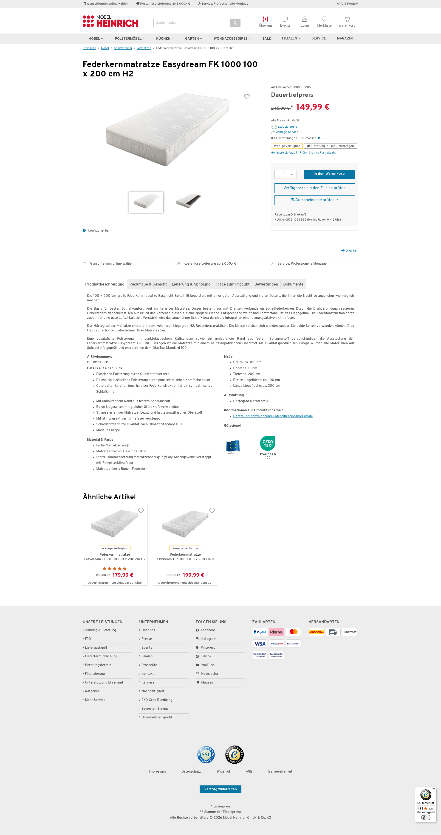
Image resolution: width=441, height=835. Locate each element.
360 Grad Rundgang (156, 700)
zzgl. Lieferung (287, 126)
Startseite (89, 48)
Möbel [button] (94, 39)
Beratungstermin (98, 665)
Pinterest (208, 648)
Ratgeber (92, 691)
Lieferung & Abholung (191, 284)
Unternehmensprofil (156, 717)
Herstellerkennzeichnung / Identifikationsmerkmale (273, 416)
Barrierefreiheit (280, 771)
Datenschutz (191, 771)
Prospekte (149, 665)
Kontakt (147, 674)
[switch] (425, 817)
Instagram (208, 639)
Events (146, 648)
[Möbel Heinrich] (115, 20)
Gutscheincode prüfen (315, 200)
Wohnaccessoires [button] (231, 39)
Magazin (207, 682)
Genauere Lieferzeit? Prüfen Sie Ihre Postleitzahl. (303, 152)
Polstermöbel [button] (128, 39)
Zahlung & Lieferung (100, 630)
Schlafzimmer (123, 48)
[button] (319, 138)
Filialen (290, 38)
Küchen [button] (163, 39)
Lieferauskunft (96, 648)
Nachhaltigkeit (152, 691)
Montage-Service (286, 132)
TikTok (206, 656)
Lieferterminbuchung (101, 656)
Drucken (351, 250)
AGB (249, 771)
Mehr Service (95, 700)
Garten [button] (192, 39)
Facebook (208, 630)
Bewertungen (266, 284)
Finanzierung (95, 674)
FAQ (88, 639)
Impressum (157, 771)
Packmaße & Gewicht (148, 284)
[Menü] (433, 789)
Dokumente (293, 284)
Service (319, 38)
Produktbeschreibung (104, 284)
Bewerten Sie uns (154, 709)
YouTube (207, 665)
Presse (146, 639)
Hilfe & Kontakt (347, 4)
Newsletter (209, 674)
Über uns (148, 630)
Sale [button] (266, 39)
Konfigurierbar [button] (98, 231)
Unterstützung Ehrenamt (104, 682)
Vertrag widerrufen (220, 789)
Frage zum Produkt (232, 284)
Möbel (105, 48)
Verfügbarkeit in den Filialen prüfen (314, 188)
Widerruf (223, 771)
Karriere (147, 682)
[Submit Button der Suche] (235, 23)
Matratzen (144, 48)
